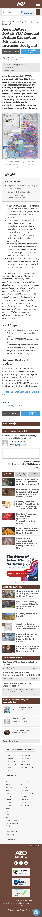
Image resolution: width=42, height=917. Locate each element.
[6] (8, 541)
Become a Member (28, 796)
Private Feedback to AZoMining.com (25, 464)
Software (9, 805)
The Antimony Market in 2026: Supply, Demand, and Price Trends (28, 593)
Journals (9, 802)
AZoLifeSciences (27, 767)
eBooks (8, 793)
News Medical (26, 764)
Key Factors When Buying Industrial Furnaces (20, 663)
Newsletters (25, 799)
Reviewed (10, 70)
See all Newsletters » (11, 741)
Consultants (25, 787)
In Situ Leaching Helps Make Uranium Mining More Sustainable (27, 530)
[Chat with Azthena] (36, 912)
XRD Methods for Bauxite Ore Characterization (17, 684)
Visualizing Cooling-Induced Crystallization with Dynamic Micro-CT (27, 626)
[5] (8, 531)
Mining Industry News (21, 730)
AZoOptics (10, 767)
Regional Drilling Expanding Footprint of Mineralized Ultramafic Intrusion (19, 195)
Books (8, 790)
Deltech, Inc (11, 668)
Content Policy (11, 831)
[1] (8, 482)
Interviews (25, 781)
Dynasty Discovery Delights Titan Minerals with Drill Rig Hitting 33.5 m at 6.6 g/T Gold (27, 505)
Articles (8, 784)
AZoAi (23, 761)
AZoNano (9, 758)
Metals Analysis (18, 719)
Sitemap (9, 828)
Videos (8, 796)
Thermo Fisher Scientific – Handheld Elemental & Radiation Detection (18, 690)
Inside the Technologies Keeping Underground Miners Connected (27, 648)
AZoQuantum (26, 758)
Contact (9, 814)
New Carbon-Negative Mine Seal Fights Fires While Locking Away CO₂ (28, 481)
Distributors (25, 790)
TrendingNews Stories (8, 474)
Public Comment (33, 461)
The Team (25, 805)
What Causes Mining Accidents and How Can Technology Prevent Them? (27, 605)
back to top (34, 845)
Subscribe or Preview (20, 710)
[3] (8, 504)
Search (8, 811)
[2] (8, 492)
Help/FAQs (25, 802)
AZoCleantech (11, 764)
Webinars (24, 784)
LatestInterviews (34, 474)
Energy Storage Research (22, 707)
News (13, 21)
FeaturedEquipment (21, 474)
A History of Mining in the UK (26, 614)
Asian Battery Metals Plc (12, 405)
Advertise (9, 817)
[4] (8, 516)
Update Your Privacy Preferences (22, 910)
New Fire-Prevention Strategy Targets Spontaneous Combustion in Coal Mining (26, 518)
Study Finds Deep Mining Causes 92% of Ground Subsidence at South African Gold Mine (28, 493)
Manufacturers (27, 793)
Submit (35, 467)
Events (8, 799)
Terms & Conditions (13, 820)
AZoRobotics (10, 761)
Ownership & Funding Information (11, 836)
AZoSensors (25, 755)
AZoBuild (9, 770)
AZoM (8, 755)
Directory (9, 787)
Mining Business (24, 21)
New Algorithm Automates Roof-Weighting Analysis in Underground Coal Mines (26, 543)
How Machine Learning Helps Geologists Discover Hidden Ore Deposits (27, 638)
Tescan (9, 679)
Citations (8, 423)
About (8, 808)
